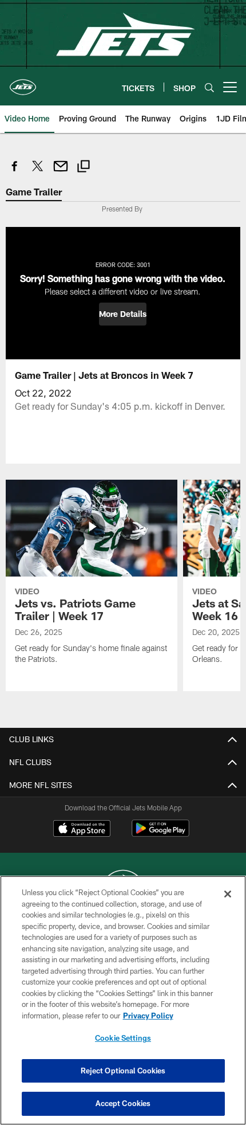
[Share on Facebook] (15, 172)
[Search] (209, 87)
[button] (122, 314)
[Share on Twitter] (38, 172)
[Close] (227, 894)
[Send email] (60, 172)
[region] (123, 1000)
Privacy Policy (148, 1015)
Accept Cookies (123, 1103)
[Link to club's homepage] (23, 82)
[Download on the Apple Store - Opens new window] (82, 830)
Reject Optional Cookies (123, 1070)
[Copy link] (83, 167)
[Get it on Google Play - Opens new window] (160, 834)
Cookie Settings (123, 1037)
